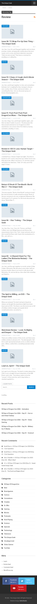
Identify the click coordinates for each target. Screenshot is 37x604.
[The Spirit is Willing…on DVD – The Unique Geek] (12, 284)
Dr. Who (6, 505)
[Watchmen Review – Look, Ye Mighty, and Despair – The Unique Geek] (12, 320)
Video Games (8, 544)
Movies (4, 62)
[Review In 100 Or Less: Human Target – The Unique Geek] (12, 139)
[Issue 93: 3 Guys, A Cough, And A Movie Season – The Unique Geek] (12, 67)
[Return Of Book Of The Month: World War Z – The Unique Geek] (12, 175)
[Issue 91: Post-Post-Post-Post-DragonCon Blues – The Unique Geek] (12, 103)
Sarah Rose (7, 446)
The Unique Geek (7, 3)
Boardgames (8, 491)
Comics (6, 495)
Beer (5, 488)
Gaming (6, 509)
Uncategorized (9, 541)
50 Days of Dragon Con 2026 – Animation (15, 409)
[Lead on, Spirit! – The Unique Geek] (12, 356)
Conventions (6, 97)
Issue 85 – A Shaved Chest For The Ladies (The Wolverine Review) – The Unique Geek (17, 258)
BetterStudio (23, 601)
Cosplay (7, 502)
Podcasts (5, 26)
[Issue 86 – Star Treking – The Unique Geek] (12, 210)
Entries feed (7, 564)
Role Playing (8, 519)
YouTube (7, 548)
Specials (7, 527)
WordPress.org (8, 570)
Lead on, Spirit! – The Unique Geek (16, 366)
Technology (8, 530)
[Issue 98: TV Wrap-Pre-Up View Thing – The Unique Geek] (12, 31)
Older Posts (7, 384)
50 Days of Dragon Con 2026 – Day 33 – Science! (18, 433)
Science (7, 523)
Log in (5, 561)
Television (5, 133)
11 (34, 369)
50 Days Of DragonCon (11, 484)
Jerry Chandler (8, 457)
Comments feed (8, 567)
